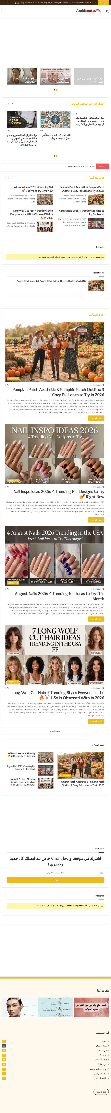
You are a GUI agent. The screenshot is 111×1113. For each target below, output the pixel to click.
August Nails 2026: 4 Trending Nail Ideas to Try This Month (68, 166)
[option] (89, 76)
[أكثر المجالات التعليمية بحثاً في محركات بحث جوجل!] (55, 119)
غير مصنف (102, 1050)
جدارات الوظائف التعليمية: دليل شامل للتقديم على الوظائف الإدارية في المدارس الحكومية (89, 121)
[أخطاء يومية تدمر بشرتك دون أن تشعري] (55, 76)
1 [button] (57, 90)
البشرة (104, 1041)
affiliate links (101, 1060)
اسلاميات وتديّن (100, 1073)
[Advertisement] (55, 40)
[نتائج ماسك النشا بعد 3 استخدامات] (21, 76)
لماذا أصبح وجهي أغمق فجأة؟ (85, 2)
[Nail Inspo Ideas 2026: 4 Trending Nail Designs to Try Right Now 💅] (45, 199)
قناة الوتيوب (101, 1092)
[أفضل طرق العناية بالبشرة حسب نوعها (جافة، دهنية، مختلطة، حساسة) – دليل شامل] (55, 1007)
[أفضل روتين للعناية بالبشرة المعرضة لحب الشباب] (91, 1007)
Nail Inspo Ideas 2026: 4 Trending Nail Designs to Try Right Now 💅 (59, 494)
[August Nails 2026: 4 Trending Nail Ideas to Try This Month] (96, 223)
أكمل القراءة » (96, 418)
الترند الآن (103, 1055)
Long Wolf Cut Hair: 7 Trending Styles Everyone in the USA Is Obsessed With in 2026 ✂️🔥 (31, 214)
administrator (96, 385)
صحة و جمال (101, 1046)
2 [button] (54, 89)
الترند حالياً (102, 1064)
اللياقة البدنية (101, 1078)
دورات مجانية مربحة (98, 1069)
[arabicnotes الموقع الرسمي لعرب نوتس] (87, 11)
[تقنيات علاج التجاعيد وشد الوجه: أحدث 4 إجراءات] (19, 1007)
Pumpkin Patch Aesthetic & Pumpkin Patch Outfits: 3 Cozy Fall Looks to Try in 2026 (51, 281)
